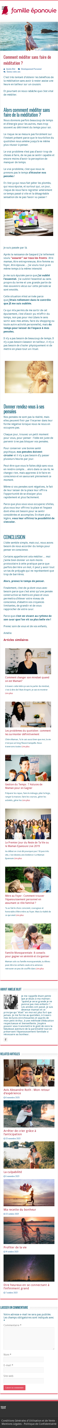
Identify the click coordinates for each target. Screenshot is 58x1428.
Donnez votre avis (13, 71)
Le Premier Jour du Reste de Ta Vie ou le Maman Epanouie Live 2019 (27, 844)
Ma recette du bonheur (20, 1209)
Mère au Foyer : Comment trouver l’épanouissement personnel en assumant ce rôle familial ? (24, 899)
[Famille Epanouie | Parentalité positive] (29, 10)
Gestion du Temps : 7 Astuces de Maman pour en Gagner (23, 786)
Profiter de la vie (15, 1247)
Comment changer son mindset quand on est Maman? (27, 679)
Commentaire (12, 1325)
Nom (7, 1354)
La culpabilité (13, 1172)
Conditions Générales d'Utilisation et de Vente (28, 1420)
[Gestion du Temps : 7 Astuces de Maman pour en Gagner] (28, 767)
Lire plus (9, 693)
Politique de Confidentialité (40, 1423)
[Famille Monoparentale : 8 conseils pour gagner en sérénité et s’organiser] (28, 936)
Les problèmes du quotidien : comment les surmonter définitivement (28, 732)
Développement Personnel (31, 68)
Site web (8, 1375)
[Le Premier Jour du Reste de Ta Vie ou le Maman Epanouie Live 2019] (28, 823)
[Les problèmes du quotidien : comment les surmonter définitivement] (28, 714)
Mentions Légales (12, 1423)
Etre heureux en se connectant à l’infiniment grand (26, 1286)
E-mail (8, 1365)
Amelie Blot (10, 68)
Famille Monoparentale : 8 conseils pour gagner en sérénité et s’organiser (27, 954)
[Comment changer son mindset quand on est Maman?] (28, 661)
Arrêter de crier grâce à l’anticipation (20, 1132)
